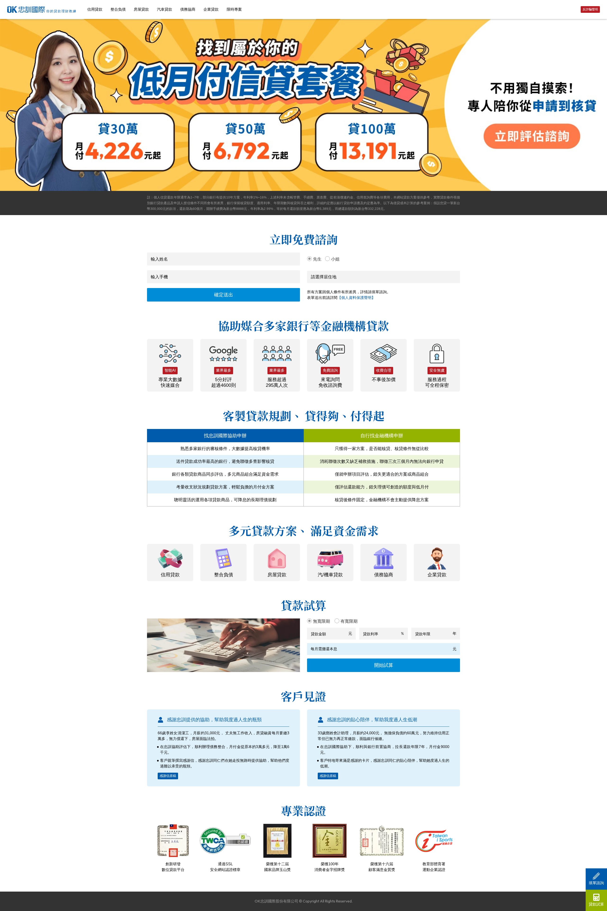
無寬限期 (321, 621)
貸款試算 (596, 904)
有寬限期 (349, 621)
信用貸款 (94, 9)
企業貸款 (211, 9)
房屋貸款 (141, 9)
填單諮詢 (596, 883)
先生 (317, 259)
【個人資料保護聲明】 (356, 298)
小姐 (335, 259)
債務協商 (187, 9)
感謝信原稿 (168, 776)
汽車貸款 (164, 9)
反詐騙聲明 (590, 9)
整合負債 (118, 9)
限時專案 (234, 9)
